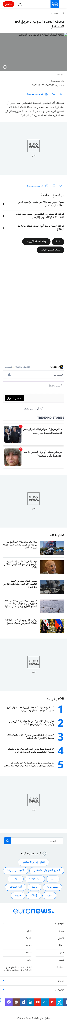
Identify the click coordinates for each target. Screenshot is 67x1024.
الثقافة (28, 953)
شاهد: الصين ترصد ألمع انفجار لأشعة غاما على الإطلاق (40, 227)
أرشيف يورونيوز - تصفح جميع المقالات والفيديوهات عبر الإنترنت (17, 968)
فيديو (61, 960)
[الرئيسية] (63, 13)
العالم (29, 931)
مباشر (8, 4)
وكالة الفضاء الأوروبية (36, 242)
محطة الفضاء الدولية (50, 250)
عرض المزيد (58, 990)
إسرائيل (15, 879)
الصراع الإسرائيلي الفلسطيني (47, 870)
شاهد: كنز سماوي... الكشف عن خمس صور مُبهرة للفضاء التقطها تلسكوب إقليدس (39, 215)
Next (56, 13)
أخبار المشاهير (15, 887)
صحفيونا (60, 967)
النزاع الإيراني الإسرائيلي (33, 862)
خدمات (61, 981)
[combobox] (33, 840)
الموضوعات (59, 923)
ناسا (58, 242)
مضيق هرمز (52, 887)
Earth (28, 938)
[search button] (7, 840)
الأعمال (61, 938)
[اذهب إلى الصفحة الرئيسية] (55, 4)
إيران (53, 879)
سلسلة (48, 13)
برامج (29, 960)
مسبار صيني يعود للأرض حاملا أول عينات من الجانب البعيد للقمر (41, 204)
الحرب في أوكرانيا (15, 870)
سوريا (49, 895)
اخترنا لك (57, 535)
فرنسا (34, 887)
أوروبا (61, 931)
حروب (18, 895)
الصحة (28, 946)
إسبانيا (34, 895)
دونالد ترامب (35, 879)
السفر (62, 953)
